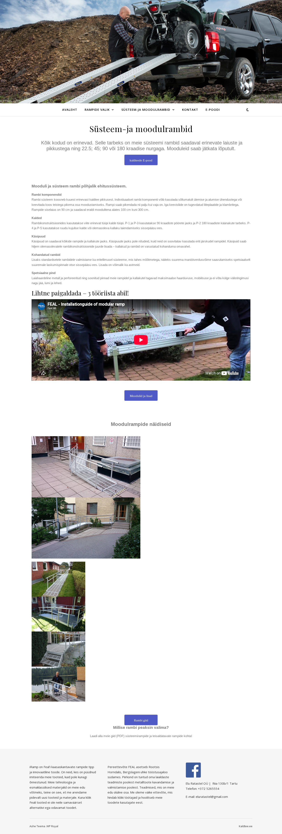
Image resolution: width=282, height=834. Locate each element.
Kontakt (190, 109)
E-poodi (213, 109)
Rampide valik (97, 109)
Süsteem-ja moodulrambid (145, 109)
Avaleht (69, 109)
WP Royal (52, 826)
